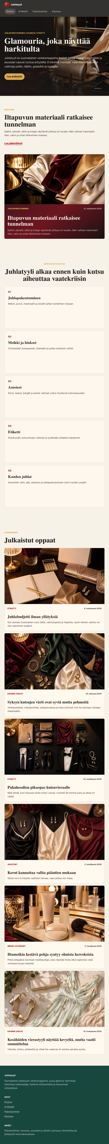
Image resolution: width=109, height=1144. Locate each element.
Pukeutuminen (40, 11)
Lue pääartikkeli (13, 143)
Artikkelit (23, 11)
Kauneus (56, 11)
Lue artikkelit (14, 76)
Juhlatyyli (10, 1075)
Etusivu (10, 11)
